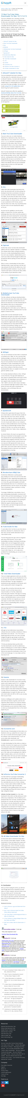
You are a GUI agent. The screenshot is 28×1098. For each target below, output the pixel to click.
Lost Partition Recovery (19, 1057)
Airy (5, 45)
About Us (3, 1069)
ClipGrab (6, 47)
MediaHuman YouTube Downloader (12, 49)
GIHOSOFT (13, 1095)
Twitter (6, 1082)
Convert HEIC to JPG (6, 1057)
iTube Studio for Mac (9, 57)
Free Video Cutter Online (7, 1045)
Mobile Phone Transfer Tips (8, 1030)
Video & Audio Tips (6, 1035)
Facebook (3, 1082)
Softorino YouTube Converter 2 (12, 66)
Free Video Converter (6, 1065)
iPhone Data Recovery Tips (8, 1028)
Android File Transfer (6, 1059)
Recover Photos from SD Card (14, 1055)
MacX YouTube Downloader (10, 43)
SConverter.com (8, 64)
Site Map (3, 1076)
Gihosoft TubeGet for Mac (10, 41)
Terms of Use (4, 1074)
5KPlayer (6, 51)
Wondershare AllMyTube (10, 55)
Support (3, 1067)
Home (2, 8)
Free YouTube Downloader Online (15, 1048)
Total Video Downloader (10, 58)
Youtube (3, 1085)
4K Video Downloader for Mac (11, 68)
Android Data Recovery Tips (8, 1026)
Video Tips (7, 8)
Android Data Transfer (7, 1031)
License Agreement (6, 1072)
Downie (6, 62)
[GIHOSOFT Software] (6, 3)
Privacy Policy (4, 1070)
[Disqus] (14, 945)
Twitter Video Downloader (8, 1050)
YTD (5, 60)
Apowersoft (6, 53)
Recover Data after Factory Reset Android (12, 1043)
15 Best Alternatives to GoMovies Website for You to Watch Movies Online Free (14, 980)
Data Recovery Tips (6, 1033)
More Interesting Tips (6, 1037)
